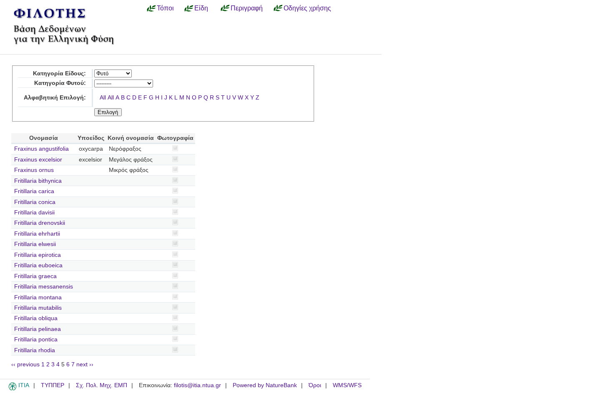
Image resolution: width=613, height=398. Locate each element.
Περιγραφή (247, 8)
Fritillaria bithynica (38, 181)
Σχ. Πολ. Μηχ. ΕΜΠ (101, 385)
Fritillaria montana (38, 297)
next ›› (84, 364)
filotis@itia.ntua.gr (197, 385)
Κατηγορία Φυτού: (60, 83)
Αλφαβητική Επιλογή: (55, 98)
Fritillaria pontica (36, 339)
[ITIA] (12, 389)
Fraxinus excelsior (38, 160)
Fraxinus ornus (34, 170)
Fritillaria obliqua (36, 318)
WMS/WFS (347, 385)
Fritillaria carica (34, 191)
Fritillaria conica (34, 202)
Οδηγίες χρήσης (307, 8)
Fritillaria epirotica (37, 255)
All (103, 98)
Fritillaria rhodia (34, 350)
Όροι (315, 385)
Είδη (201, 8)
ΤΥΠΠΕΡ (52, 385)
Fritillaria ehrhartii (37, 234)
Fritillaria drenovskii (39, 223)
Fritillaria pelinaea (37, 329)
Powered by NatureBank (265, 385)
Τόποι (165, 8)
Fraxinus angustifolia (41, 149)
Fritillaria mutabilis (38, 308)
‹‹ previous (25, 364)
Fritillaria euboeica (38, 265)
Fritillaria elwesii (35, 244)
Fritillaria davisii (34, 212)
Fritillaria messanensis (43, 287)
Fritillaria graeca (35, 276)
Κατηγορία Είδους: (59, 73)
